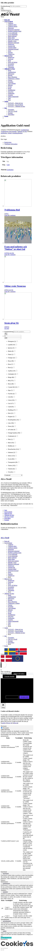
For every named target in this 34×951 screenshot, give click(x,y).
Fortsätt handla (9, 676)
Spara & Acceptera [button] (6, 937)
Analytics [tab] (3, 890)
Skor (9, 624)
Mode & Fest (8, 513)
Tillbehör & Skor (22, 131)
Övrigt (10, 611)
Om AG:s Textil (9, 516)
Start (5, 510)
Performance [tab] (4, 882)
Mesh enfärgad (12, 557)
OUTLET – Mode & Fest (15, 629)
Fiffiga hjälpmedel (13, 621)
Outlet (6, 628)
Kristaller (10, 606)
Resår (9, 613)
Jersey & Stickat (12, 585)
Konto (6, 646)
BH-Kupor (11, 598)
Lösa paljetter (12, 608)
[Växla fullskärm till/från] (3, 948)
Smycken (10, 616)
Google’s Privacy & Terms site (9, 723)
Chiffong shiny (12, 546)
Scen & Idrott (8, 512)
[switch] (1, 873)
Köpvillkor (7, 518)
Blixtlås (10, 600)
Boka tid (6, 541)
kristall (10, 133)
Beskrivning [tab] (7, 142)
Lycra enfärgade (12, 554)
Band (9, 595)
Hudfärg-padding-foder (14, 553)
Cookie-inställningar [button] (12, 697)
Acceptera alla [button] (24, 697)
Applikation (10, 169)
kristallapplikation (17, 133)
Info (5, 636)
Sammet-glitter (12, 569)
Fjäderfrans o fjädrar (14, 603)
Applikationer (25, 130)
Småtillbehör (11, 615)
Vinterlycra (11, 575)
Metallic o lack (12, 562)
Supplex (10, 574)
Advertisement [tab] (5, 919)
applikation (4, 133)
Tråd (9, 623)
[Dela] (5, 948)
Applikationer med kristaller (9, 131)
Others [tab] (3, 929)
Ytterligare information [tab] (10, 144)
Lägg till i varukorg (9, 215)
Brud (9, 584)
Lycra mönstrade (12, 556)
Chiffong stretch (12, 548)
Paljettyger (11, 566)
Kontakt (6, 520)
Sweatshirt (11, 587)
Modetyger (11, 580)
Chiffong (10, 544)
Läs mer (6, 328)
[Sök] (2, 8)
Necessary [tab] (4, 726)
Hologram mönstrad (13, 551)
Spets (9, 572)
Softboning (11, 618)
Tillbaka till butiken (18, 673)
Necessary (6, 728)
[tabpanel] (17, 800)
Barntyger (11, 588)
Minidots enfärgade (13, 564)
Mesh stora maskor (13, 561)
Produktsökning (5, 6)
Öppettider (11, 637)
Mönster (10, 610)
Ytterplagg (11, 590)
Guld (8, 165)
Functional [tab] (4, 872)
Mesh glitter (11, 559)
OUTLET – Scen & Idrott (15, 631)
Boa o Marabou (12, 602)
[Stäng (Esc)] (7, 948)
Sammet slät (11, 567)
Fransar (10, 605)
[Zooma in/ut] (1, 948)
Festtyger (10, 582)
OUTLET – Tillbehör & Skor (16, 633)
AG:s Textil (5, 538)
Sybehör (10, 619)
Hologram (11, 549)
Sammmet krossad (13, 570)
